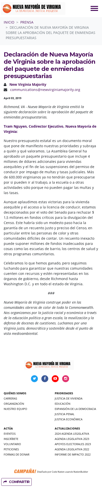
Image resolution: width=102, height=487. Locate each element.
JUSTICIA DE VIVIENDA (68, 398)
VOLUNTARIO (12, 444)
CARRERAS (10, 398)
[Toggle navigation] (94, 8)
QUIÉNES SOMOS (15, 393)
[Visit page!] (35, 378)
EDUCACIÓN (62, 403)
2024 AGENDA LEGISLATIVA (72, 433)
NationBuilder (81, 471)
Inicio (9, 22)
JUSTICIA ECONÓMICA (68, 419)
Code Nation (58, 471)
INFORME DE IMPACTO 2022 (73, 454)
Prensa (26, 22)
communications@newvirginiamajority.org (45, 89)
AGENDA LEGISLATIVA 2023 (72, 439)
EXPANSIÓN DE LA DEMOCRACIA (75, 409)
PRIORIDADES (64, 393)
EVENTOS (10, 433)
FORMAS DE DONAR (16, 454)
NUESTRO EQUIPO (15, 409)
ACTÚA (8, 428)
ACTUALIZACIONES (67, 428)
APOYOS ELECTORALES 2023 (73, 444)
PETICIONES (11, 449)
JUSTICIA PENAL (65, 414)
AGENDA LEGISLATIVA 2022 (72, 449)
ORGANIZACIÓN (14, 403)
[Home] (33, 8)
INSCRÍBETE (11, 439)
